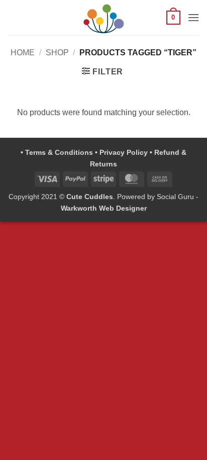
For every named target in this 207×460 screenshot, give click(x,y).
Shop (57, 52)
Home (23, 52)
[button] (173, 18)
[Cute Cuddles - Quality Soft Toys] (103, 17)
